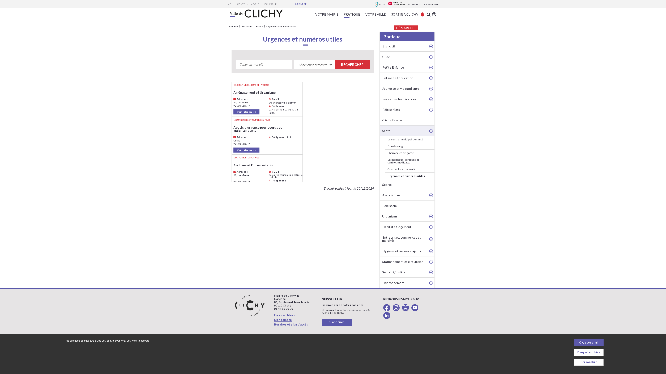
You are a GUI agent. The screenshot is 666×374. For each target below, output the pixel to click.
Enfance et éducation (397, 78)
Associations (391, 195)
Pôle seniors (391, 110)
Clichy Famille (392, 120)
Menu (231, 4)
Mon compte (283, 319)
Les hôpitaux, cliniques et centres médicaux (403, 161)
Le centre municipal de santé (405, 139)
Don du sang (395, 146)
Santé (386, 131)
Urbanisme (390, 216)
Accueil (256, 4)
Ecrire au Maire (284, 315)
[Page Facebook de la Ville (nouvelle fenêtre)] (386, 310)
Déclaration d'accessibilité (423, 4)
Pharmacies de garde (400, 152)
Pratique (391, 36)
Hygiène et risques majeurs (401, 251)
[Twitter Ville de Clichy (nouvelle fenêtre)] (405, 310)
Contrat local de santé (401, 169)
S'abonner (336, 322)
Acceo (382, 4)
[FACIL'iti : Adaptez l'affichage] (396, 4)
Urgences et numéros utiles (406, 175)
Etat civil (388, 46)
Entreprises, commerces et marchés (401, 238)
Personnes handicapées (399, 99)
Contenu (242, 4)
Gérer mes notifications (422, 14)
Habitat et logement (396, 227)
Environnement (393, 283)
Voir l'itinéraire (246, 111)
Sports (387, 184)
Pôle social (390, 206)
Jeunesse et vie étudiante (400, 88)
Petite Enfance (393, 67)
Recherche (270, 4)
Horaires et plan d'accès (291, 324)
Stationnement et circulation (402, 262)
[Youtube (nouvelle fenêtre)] (414, 310)
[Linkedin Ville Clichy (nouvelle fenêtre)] (386, 318)
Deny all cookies (588, 352)
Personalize (588, 362)
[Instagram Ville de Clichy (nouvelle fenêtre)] (396, 310)
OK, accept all (588, 342)
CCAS (386, 57)
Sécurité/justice (393, 272)
